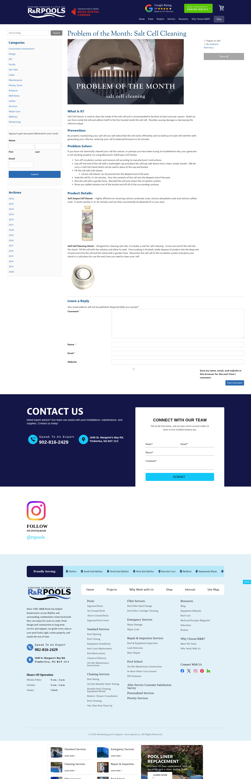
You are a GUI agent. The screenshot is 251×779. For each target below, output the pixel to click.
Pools (150, 19)
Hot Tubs (13, 69)
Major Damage (134, 624)
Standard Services (98, 629)
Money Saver (16, 85)
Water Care (14, 111)
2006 (11, 271)
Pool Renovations (96, 653)
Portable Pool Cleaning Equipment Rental (99, 690)
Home (142, 19)
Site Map (213, 589)
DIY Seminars (134, 676)
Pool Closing (93, 639)
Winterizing (15, 122)
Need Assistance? (197, 8)
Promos (184, 630)
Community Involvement (21, 48)
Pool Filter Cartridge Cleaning (142, 610)
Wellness (13, 116)
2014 (11, 261)
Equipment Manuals (191, 610)
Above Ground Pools (98, 615)
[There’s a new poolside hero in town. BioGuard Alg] (76, 519)
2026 (11, 198)
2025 (11, 203)
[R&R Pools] (47, 12)
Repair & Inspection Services (145, 638)
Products (13, 90)
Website (72, 362)
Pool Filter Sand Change (139, 606)
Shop (219, 19)
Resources (183, 19)
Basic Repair (133, 652)
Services (171, 19)
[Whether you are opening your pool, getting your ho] (161, 519)
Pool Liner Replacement (99, 648)
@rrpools (36, 537)
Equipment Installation (99, 643)
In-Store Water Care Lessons (142, 671)
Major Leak (133, 629)
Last (37, 152)
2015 (11, 256)
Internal (190, 589)
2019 (11, 235)
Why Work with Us (141, 589)
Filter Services (136, 601)
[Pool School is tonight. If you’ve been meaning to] (203, 519)
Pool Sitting (93, 679)
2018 (11, 240)
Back (246, 582)
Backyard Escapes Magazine (195, 620)
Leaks (12, 74)
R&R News (209, 47)
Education (186, 625)
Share (222, 56)
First (11, 152)
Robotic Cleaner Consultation (102, 696)
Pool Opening (94, 634)
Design (12, 54)
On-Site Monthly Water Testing (103, 684)
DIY (10, 59)
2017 (11, 245)
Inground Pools (95, 606)
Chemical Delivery (96, 658)
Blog (183, 606)
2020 (11, 230)
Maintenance (15, 80)
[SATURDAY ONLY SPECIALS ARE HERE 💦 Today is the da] (119, 519)
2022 (11, 219)
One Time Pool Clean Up (99, 705)
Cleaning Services (98, 674)
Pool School (134, 661)
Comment (74, 311)
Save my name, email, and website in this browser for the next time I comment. (220, 374)
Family (12, 64)
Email (72, 353)
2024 (11, 209)
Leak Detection (135, 648)
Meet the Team (188, 643)
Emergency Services (139, 619)
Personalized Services (140, 693)
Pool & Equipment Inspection (142, 643)
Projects (160, 19)
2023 (11, 214)
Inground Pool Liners (98, 620)
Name (72, 344)
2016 (11, 250)
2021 (11, 224)
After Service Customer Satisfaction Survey (149, 686)
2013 (11, 266)
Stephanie (213, 44)
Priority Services (137, 698)
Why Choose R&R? (201, 19)
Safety (12, 101)
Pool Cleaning (94, 700)
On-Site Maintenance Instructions (98, 664)
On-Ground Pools (96, 610)
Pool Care (186, 615)
